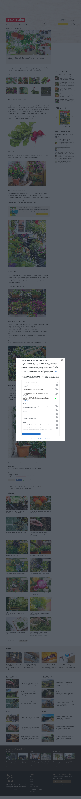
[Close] (62, 360)
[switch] (56, 385)
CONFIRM (31, 434)
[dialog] (40, 399)
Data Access (40, 438)
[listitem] (40, 382)
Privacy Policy (47, 438)
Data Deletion (33, 438)
